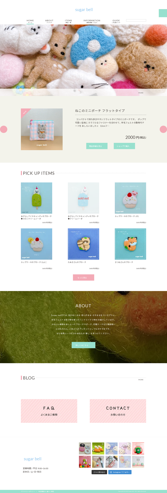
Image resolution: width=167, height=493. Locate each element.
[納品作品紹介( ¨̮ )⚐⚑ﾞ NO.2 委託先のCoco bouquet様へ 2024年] (138, 462)
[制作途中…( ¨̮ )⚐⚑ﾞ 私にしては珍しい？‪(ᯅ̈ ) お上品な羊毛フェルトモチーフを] (85, 448)
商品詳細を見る (95, 146)
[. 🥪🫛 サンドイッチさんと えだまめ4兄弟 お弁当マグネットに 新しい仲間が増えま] (85, 462)
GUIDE (116, 21)
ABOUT (49, 21)
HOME (30, 21)
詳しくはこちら (82, 345)
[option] (83, 129)
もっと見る (82, 277)
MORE (141, 93)
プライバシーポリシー (28, 491)
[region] (83, 60)
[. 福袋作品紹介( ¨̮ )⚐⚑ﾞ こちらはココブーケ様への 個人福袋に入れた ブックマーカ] (98, 462)
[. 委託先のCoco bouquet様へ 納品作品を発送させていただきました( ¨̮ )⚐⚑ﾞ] (112, 448)
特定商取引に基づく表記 (46, 491)
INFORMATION (92, 21)
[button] (3, 129)
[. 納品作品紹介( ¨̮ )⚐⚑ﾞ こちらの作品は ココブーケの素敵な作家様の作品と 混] (125, 462)
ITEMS (68, 21)
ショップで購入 (123, 146)
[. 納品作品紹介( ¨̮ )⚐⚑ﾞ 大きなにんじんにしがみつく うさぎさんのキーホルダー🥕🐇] (98, 448)
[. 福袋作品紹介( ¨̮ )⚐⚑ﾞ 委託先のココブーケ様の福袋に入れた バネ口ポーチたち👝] (112, 462)
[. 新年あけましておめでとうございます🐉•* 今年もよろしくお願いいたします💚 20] (138, 448)
